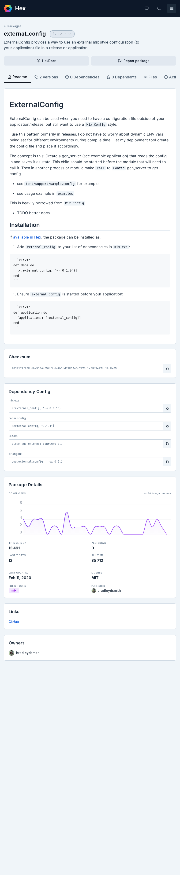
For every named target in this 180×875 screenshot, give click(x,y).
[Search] (159, 8)
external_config (25, 33)
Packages (14, 26)
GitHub (14, 622)
